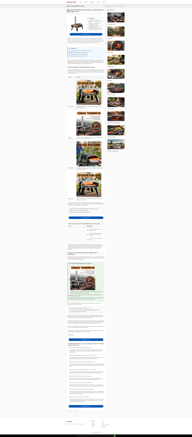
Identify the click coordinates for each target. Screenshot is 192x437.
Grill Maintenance (111, 137)
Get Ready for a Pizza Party (93, 20)
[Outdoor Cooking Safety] (116, 144)
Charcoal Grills (110, 108)
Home (81, 2)
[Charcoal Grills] (116, 102)
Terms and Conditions (106, 424)
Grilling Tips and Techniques (113, 123)
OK (114, 435)
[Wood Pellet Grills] (116, 17)
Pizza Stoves (110, 52)
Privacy (103, 423)
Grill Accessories (111, 94)
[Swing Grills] (116, 31)
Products (86, 2)
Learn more (111, 435)
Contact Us (104, 426)
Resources (92, 2)
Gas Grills (109, 80)
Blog (98, 2)
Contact (103, 2)
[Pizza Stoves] (116, 45)
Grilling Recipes (110, 66)
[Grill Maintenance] (116, 130)
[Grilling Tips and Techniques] (116, 116)
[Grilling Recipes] (116, 59)
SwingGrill (69, 421)
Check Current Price (85, 34)
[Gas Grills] (116, 73)
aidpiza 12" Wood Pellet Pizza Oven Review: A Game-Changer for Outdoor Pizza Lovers (85, 10)
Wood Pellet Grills (111, 24)
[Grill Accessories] (116, 87)
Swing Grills (95, 330)
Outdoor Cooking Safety (112, 151)
